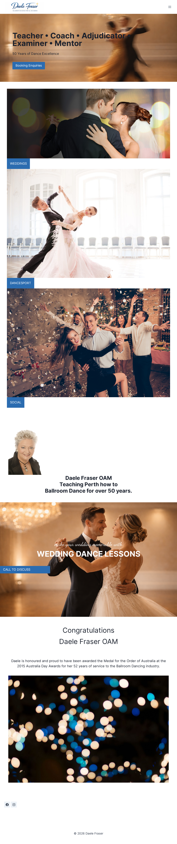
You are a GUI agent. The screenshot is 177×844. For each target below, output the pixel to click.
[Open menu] (169, 7)
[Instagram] (14, 805)
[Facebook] (7, 805)
